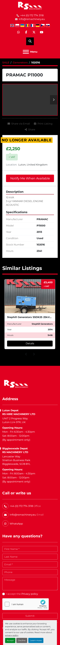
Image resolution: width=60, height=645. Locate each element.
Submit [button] (30, 615)
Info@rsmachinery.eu (23, 514)
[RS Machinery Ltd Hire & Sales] (16, 383)
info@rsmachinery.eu (32, 19)
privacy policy (11, 635)
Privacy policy (29, 593)
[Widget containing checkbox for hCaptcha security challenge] (25, 604)
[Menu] (26, 52)
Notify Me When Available (30, 178)
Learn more (36, 640)
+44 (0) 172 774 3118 (32, 15)
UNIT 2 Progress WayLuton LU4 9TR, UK (15, 420)
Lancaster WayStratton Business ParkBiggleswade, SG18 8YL (16, 460)
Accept (10, 640)
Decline (22, 640)
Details (30, 343)
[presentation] (26, 353)
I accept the (22, 593)
